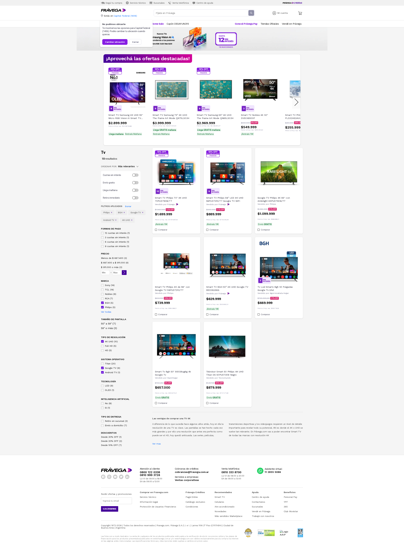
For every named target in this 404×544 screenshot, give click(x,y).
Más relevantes (126, 166)
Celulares (219, 502)
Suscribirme (109, 509)
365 (286, 506)
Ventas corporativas (187, 480)
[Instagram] (109, 477)
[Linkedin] (127, 477)
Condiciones (192, 506)
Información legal (149, 502)
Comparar (162, 230)
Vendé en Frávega (261, 511)
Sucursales (257, 506)
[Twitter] (121, 477)
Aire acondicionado (224, 506)
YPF (286, 502)
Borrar (128, 206)
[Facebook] (103, 477)
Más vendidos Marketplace (228, 516)
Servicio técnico (148, 497)
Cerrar (135, 42)
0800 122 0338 (150, 472)
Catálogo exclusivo (195, 502)
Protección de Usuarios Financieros (158, 506)
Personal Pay (290, 497)
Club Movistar (291, 511)
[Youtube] (115, 477)
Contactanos (258, 502)
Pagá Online (192, 497)
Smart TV (220, 497)
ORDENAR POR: (109, 166)
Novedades (220, 511)
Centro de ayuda (260, 497)
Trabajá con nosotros (263, 516)
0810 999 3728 (150, 475)
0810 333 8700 (231, 472)
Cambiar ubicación (115, 42)
